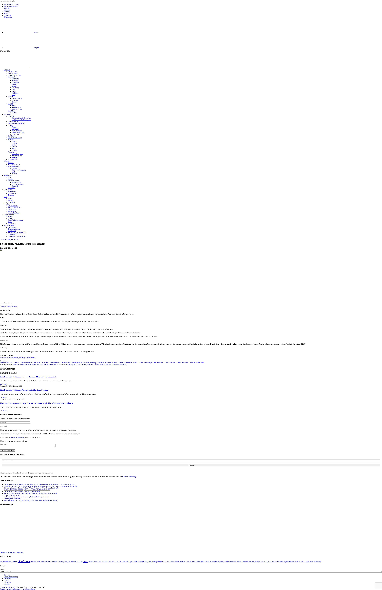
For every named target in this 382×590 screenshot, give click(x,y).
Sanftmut (244, 562)
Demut (49, 561)
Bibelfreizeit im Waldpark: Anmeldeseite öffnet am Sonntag (24, 390)
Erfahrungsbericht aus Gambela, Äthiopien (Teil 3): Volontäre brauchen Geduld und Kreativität (96, 364)
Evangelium (68, 562)
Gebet (85, 561)
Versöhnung (295, 561)
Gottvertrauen (122, 562)
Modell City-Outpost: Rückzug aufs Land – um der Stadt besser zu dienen (27, 490)
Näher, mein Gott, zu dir (11, 495)
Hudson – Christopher (125, 363)
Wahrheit (310, 561)
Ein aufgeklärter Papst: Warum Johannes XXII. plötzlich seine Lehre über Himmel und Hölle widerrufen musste (39, 484)
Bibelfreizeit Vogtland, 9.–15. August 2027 (11, 552)
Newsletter (7, 582)
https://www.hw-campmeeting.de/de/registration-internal (17, 357)
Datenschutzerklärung (17, 437)
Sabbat (238, 561)
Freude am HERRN (110, 363)
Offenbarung (211, 562)
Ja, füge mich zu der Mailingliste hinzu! (14, 441)
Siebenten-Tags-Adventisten (268, 561)
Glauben (110, 562)
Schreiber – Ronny (175, 363)
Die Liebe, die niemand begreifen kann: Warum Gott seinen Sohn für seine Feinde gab (31, 488)
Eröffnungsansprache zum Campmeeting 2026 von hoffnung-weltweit (26, 497)
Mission (204, 562)
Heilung (145, 561)
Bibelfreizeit (15, 239)
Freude (80, 561)
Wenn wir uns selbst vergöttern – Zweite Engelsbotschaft (22, 491)
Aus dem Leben (5, 239)
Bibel (16, 561)
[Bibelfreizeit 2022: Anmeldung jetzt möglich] (47, 299)
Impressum (7, 578)
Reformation (231, 561)
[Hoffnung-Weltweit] (44, 66)
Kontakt (6, 580)
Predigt (217, 561)
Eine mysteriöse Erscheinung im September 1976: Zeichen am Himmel (34, 364)
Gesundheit (97, 561)
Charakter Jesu (65, 363)
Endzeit (54, 561)
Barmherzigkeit (9, 561)
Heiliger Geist (131, 561)
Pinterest (14, 306)
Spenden (6, 584)
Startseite (7, 575)
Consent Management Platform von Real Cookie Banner (18, 589)
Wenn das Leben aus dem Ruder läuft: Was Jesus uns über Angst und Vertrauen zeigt (30, 493)
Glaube (104, 561)
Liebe (194, 561)
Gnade (115, 561)
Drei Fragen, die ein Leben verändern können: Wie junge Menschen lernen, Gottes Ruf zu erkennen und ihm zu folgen (41, 486)
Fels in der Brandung (89, 363)
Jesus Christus (170, 562)
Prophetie (223, 561)
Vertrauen (303, 561)
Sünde (280, 561)
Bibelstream (24, 561)
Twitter (9, 306)
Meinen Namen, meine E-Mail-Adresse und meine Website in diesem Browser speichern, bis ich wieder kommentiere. (39, 430)
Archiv (2, 570)
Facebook (3, 306)
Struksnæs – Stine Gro (188, 363)
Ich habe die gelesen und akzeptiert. (21, 437)
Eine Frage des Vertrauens (12, 499)
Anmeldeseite (4, 363)
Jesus (163, 562)
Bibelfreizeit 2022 (54, 363)
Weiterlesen (3, 384)
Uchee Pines (200, 363)
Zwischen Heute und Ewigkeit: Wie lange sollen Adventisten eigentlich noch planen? (30, 500)
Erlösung (60, 561)
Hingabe (151, 562)
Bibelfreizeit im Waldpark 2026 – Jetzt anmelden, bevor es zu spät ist (28, 377)
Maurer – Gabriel (138, 363)
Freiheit (74, 561)
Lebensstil (189, 562)
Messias (199, 561)
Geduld (90, 561)
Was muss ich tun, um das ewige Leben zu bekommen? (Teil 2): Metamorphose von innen (36, 403)
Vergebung (287, 561)
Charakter (43, 561)
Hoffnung (158, 561)
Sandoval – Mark (162, 363)
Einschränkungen (76, 363)
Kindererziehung (180, 561)
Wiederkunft (317, 562)
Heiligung (139, 561)
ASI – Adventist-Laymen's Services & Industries (24, 363)
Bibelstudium (35, 562)
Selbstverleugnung (252, 562)
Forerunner (100, 363)
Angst (2, 561)
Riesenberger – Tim (150, 363)
